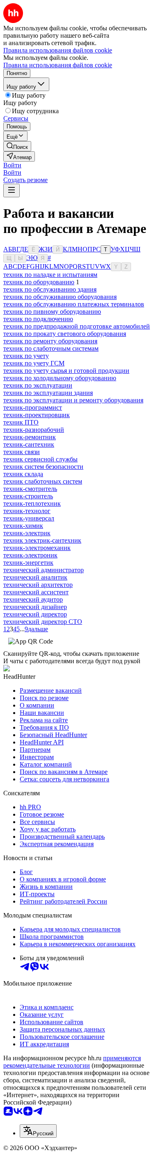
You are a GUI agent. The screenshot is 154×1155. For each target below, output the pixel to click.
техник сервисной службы (40, 459)
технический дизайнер (35, 606)
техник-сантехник (28, 444)
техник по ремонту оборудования (50, 341)
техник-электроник (30, 555)
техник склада (23, 473)
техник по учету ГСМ (33, 363)
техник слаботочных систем (42, 481)
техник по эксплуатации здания (48, 392)
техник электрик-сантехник (42, 540)
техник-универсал (28, 518)
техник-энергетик (28, 562)
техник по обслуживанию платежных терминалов (73, 304)
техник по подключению (38, 318)
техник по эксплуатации (37, 385)
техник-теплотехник (32, 503)
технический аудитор (33, 599)
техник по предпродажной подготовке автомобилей (76, 326)
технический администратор (43, 569)
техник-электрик (27, 533)
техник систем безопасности (43, 466)
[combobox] (38, 1131)
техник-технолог (27, 510)
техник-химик (23, 525)
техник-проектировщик (36, 414)
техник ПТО (21, 422)
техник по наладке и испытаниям (50, 274)
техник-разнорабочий (33, 429)
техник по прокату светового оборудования (64, 333)
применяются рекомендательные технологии (72, 1062)
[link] (17, 146)
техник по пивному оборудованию (52, 311)
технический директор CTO (42, 621)
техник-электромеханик (37, 547)
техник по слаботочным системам (51, 348)
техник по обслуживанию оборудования (60, 296)
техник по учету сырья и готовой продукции (66, 370)
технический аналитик (35, 577)
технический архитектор (38, 584)
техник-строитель (28, 496)
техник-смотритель (30, 488)
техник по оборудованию (38, 281)
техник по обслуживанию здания (50, 289)
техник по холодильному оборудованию (59, 377)
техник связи (21, 451)
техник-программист (32, 407)
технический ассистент (36, 592)
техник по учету (26, 355)
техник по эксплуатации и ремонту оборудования (73, 400)
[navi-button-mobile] (11, 190)
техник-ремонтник (29, 437)
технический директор (35, 614)
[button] (12, 165)
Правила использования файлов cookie (57, 65)
